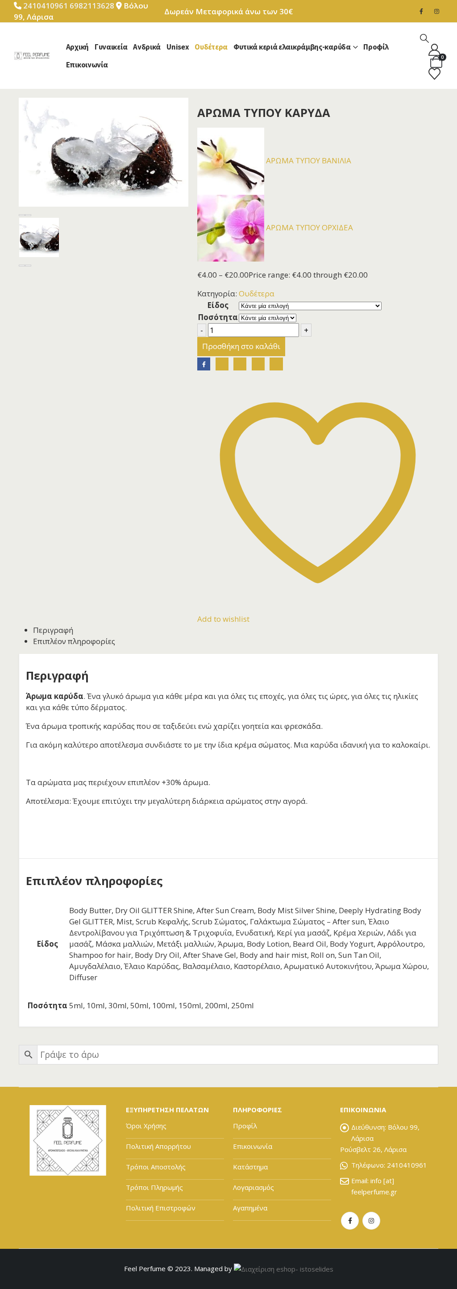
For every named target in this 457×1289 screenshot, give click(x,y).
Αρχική (77, 47)
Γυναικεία (111, 47)
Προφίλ (375, 47)
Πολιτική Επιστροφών (160, 1207)
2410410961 (45, 5)
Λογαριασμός (253, 1187)
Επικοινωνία (87, 65)
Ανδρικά (147, 47)
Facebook (203, 364)
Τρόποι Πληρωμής (154, 1187)
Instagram (371, 1221)
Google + (258, 364)
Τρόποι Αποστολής (156, 1166)
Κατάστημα (250, 1166)
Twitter (222, 364)
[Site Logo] (32, 55)
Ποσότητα (218, 317)
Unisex (177, 47)
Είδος (217, 305)
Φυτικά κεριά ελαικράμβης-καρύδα (292, 47)
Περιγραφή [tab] (53, 630)
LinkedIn (239, 364)
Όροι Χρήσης (146, 1125)
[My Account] (434, 50)
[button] (424, 38)
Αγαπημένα (250, 1207)
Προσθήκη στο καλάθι (241, 346)
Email (276, 364)
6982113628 (93, 5)
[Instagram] (436, 11)
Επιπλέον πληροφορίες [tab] (74, 641)
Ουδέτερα (211, 47)
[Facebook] (421, 11)
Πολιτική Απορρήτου (158, 1146)
